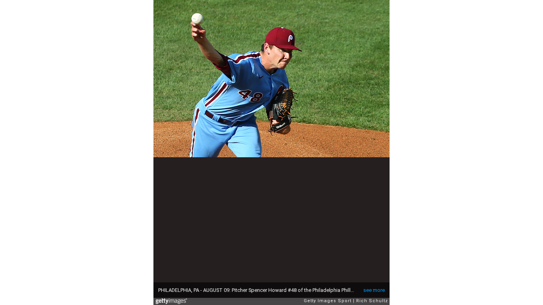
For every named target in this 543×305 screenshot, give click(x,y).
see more (374, 290)
